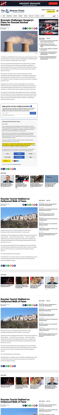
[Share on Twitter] (26, 28)
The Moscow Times (5, 27)
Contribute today (51, 11)
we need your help (15, 141)
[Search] (57, 16)
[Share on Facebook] (23, 28)
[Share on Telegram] (28, 28)
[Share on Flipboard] (34, 28)
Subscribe (33, 113)
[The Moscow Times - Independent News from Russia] (12, 11)
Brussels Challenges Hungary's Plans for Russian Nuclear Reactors (17, 22)
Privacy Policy (12, 115)
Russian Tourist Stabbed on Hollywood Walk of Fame (15, 199)
